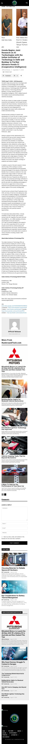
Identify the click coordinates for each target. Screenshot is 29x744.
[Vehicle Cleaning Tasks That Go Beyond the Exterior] (14, 445)
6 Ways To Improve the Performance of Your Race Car (13, 485)
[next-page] (5, 494)
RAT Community (5, 572)
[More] (21, 75)
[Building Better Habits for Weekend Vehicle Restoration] (14, 389)
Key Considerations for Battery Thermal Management (13, 597)
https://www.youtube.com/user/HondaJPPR (13, 311)
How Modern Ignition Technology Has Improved (14, 428)
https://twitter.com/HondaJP (14, 309)
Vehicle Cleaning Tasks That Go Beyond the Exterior (13, 457)
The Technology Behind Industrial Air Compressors (13, 674)
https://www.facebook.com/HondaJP (17, 307)
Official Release (6, 69)
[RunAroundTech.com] (14, 2)
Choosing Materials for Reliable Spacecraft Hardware (13, 569)
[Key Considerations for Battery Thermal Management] (14, 587)
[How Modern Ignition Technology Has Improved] (14, 417)
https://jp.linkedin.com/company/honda (16, 312)
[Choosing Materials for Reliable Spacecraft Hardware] (14, 559)
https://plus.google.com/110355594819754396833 (14, 305)
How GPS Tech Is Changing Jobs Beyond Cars (14, 688)
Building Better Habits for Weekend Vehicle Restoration (12, 400)
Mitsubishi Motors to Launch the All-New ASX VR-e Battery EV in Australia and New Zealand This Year (14, 369)
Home (3, 6)
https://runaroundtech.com (14, 334)
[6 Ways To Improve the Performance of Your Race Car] (14, 474)
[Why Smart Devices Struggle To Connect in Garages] (14, 653)
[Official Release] (14, 324)
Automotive (10, 6)
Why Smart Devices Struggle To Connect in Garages (13, 663)
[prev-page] (3, 494)
